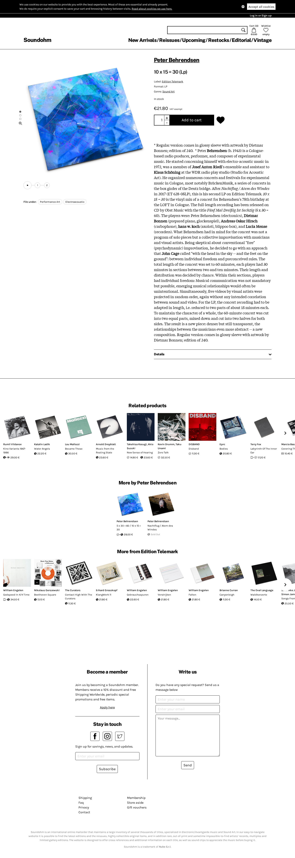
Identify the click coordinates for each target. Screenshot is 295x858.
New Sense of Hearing (140, 452)
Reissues (169, 40)
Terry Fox (255, 444)
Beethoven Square (45, 594)
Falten (192, 594)
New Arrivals (142, 40)
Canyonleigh (227, 594)
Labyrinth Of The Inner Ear (263, 450)
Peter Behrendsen (176, 60)
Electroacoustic (74, 201)
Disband (194, 448)
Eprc (222, 444)
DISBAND (194, 444)
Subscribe (107, 769)
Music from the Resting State (105, 450)
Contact (84, 812)
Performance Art (50, 201)
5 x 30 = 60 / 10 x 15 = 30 (129, 527)
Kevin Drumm (166, 444)
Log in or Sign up (261, 15)
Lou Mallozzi (72, 444)
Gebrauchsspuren (138, 594)
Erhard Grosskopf (106, 590)
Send (187, 765)
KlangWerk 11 (103, 594)
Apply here (107, 707)
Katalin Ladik (42, 444)
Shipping (85, 798)
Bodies (224, 448)
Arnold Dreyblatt (106, 444)
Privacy (83, 807)
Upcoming (193, 40)
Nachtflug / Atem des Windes (160, 527)
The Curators (72, 590)
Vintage (262, 40)
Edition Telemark (172, 81)
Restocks (218, 40)
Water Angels (42, 448)
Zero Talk (163, 452)
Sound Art (168, 91)
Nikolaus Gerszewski (47, 590)
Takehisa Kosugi (137, 444)
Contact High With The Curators (78, 596)
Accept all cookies (261, 7)
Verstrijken (164, 594)
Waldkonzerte (258, 594)
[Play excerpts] (27, 185)
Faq (81, 802)
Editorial (241, 40)
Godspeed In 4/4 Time (16, 594)
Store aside (135, 802)
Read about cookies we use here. (152, 8)
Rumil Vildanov (12, 444)
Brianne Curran (229, 590)
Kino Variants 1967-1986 (14, 450)
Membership (136, 798)
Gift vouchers (136, 807)
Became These (73, 448)
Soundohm (37, 39)
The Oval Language (261, 590)
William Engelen (13, 590)
